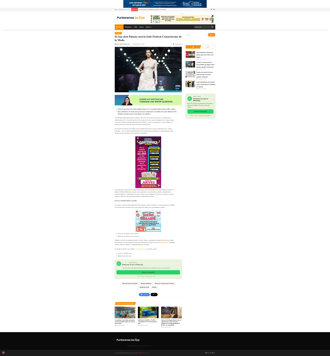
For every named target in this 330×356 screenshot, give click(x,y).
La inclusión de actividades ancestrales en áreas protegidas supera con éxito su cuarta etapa (163, 9)
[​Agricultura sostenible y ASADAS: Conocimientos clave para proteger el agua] (148, 312)
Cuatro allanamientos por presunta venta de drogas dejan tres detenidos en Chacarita (205, 84)
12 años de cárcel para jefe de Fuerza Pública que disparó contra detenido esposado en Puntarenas (205, 64)
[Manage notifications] (3, 352)
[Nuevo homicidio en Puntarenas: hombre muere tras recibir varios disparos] (190, 54)
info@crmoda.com (163, 242)
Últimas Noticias (147, 345)
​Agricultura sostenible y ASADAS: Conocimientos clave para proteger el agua (147, 321)
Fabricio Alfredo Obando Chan (123, 44)
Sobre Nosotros (140, 345)
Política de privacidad (131, 345)
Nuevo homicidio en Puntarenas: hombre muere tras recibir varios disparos (205, 55)
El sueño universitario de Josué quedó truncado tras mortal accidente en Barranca (204, 74)
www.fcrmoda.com (140, 249)
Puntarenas (128, 27)
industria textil (144, 287)
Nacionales (118, 27)
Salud (135, 27)
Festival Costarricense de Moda (165, 283)
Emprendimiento (146, 283)
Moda (154, 287)
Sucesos (141, 27)
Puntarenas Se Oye (145, 353)
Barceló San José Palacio (130, 283)
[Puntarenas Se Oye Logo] (130, 17)
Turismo (148, 27)
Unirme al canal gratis (148, 272)
